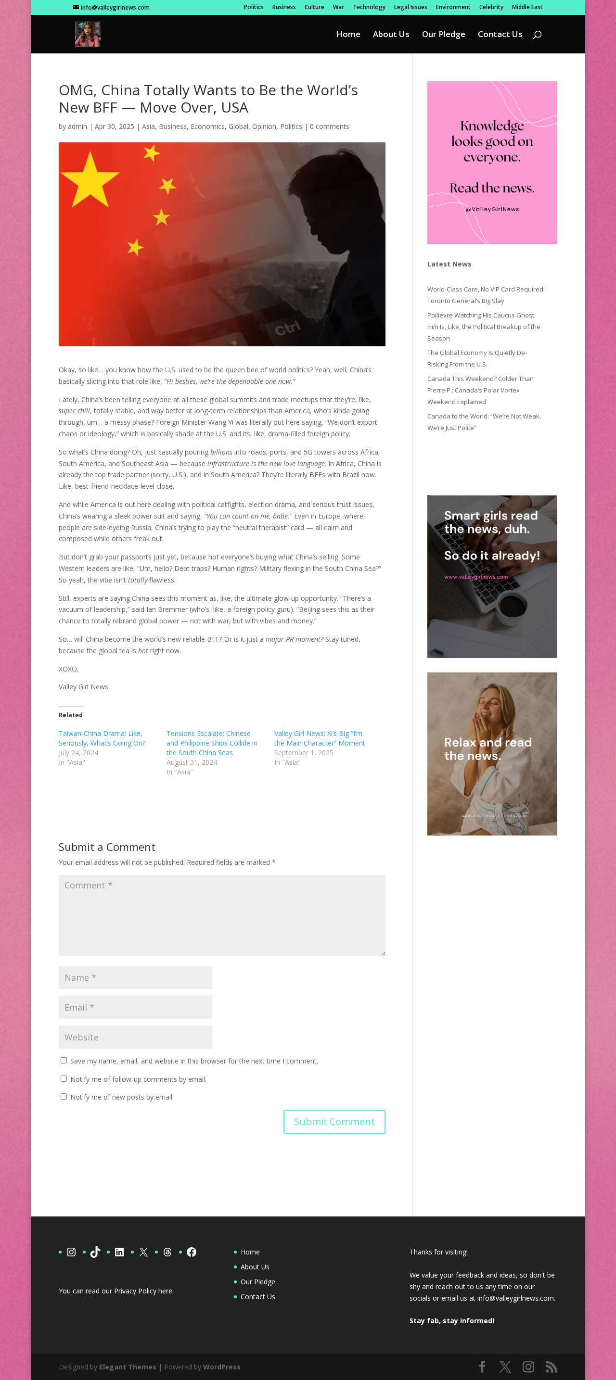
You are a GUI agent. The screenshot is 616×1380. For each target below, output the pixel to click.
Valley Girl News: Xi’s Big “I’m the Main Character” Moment (319, 738)
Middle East (527, 7)
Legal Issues (410, 7)
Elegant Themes (127, 1366)
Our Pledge (443, 35)
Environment (453, 7)
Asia (148, 126)
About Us (391, 35)
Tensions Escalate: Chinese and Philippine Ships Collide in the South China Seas (212, 743)
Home (348, 35)
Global (238, 126)
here (165, 1290)
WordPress (222, 1366)
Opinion (264, 126)
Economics (208, 126)
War (338, 7)
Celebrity (491, 7)
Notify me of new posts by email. (122, 1096)
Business (284, 7)
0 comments (329, 126)
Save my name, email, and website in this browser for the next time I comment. (194, 1060)
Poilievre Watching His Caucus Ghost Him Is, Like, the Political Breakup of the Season (483, 326)
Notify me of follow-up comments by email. (138, 1079)
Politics (254, 7)
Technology (369, 7)
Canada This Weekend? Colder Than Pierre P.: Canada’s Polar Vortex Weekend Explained (480, 390)
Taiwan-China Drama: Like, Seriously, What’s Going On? (102, 738)
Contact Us (500, 35)
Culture (314, 7)
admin (77, 126)
